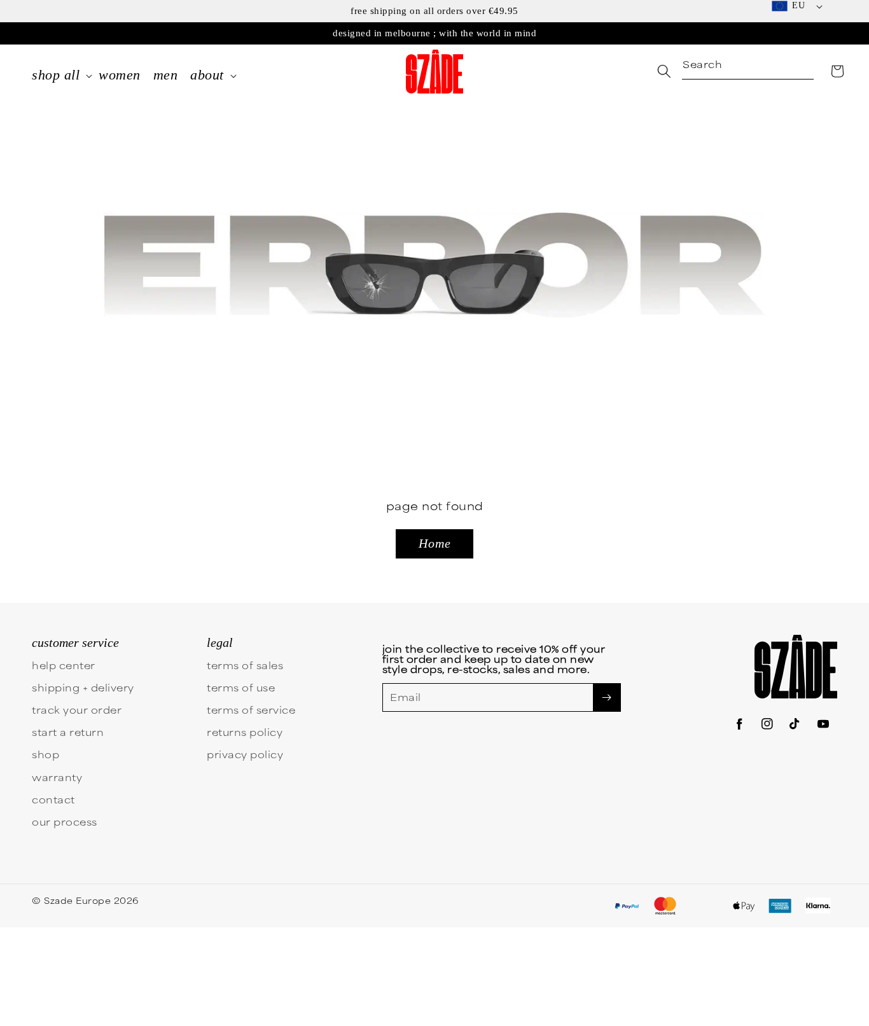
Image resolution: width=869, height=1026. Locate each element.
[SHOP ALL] (89, 76)
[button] (837, 71)
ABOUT (207, 75)
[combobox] (748, 65)
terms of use (241, 687)
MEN (165, 75)
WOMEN (120, 75)
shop (45, 754)
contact (53, 799)
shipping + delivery (83, 687)
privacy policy (245, 754)
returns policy (244, 731)
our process (64, 821)
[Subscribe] (607, 697)
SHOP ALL (56, 75)
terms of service (251, 709)
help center (63, 665)
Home (435, 543)
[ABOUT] (233, 76)
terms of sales (245, 665)
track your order (77, 709)
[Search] (664, 71)
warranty (57, 777)
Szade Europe (77, 900)
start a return (68, 731)
